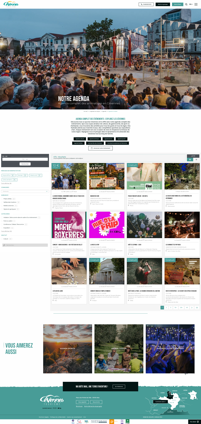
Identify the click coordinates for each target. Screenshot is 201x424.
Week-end (35, 175)
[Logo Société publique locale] (99, 421)
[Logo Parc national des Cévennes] (113, 421)
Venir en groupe (148, 417)
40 (187, 307)
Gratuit (7, 239)
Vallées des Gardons (11, 202)
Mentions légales (44, 417)
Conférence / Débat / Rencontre (15, 224)
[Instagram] (55, 408)
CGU (84, 417)
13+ (176, 307)
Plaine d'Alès (9, 199)
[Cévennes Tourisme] (11, 4)
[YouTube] (58, 408)
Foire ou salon (9, 221)
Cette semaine (9, 179)
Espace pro (158, 417)
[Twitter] (57, 408)
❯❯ (197, 307)
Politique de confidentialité (57, 417)
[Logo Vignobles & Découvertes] (127, 421)
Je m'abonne (119, 386)
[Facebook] (53, 408)
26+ (181, 307)
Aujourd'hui (8, 175)
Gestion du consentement (74, 417)
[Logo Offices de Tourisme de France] (73, 421)
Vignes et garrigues (11, 209)
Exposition (8, 228)
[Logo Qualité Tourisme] (79, 421)
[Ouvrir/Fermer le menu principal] (195, 4)
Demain (22, 175)
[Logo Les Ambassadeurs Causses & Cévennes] (122, 421)
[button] (186, 4)
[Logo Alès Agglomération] (86, 421)
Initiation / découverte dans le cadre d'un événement (22, 217)
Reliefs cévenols (10, 205)
